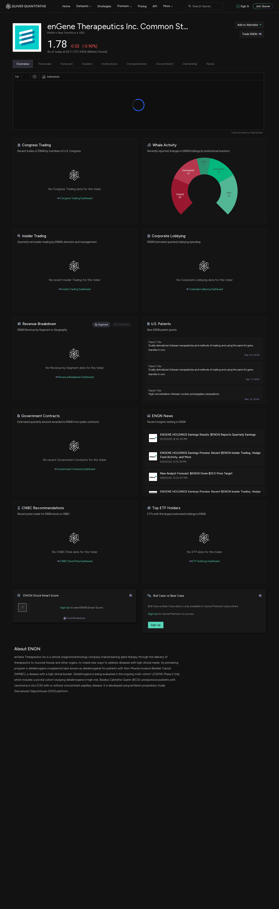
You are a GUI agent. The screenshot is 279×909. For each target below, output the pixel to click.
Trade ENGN (249, 34)
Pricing (142, 6)
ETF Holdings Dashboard (206, 561)
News (210, 64)
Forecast (66, 64)
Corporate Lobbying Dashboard (205, 289)
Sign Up (65, 607)
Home (66, 6)
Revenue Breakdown (39, 324)
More (166, 6)
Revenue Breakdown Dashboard (76, 377)
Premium (123, 6)
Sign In (245, 6)
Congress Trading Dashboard (75, 198)
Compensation (137, 64)
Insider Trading (34, 236)
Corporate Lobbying (168, 236)
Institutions (109, 64)
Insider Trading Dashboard (76, 289)
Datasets (82, 6)
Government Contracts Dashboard (76, 469)
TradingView (256, 132)
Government (164, 64)
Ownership (189, 64)
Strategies (104, 6)
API (155, 6)
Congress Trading (36, 145)
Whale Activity (165, 145)
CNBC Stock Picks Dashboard (75, 561)
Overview (22, 64)
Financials (44, 64)
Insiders (87, 64)
